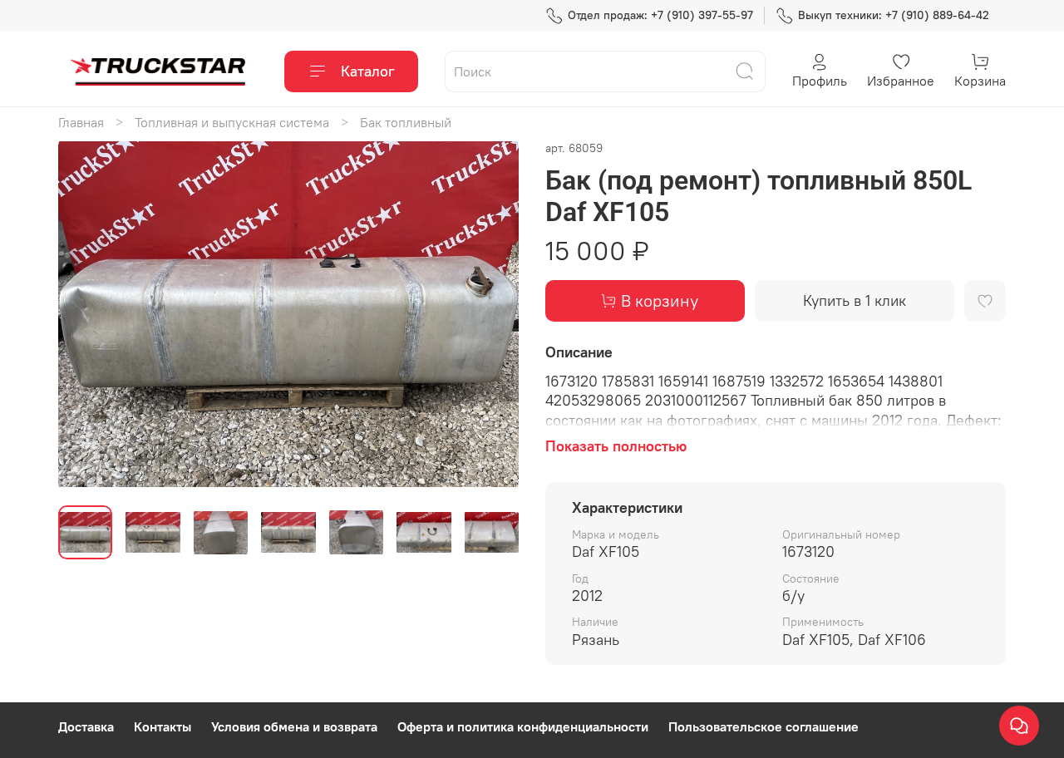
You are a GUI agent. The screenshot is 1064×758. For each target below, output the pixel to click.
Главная (81, 122)
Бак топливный (405, 122)
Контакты (162, 726)
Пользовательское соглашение (763, 726)
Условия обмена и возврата (294, 726)
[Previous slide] (85, 315)
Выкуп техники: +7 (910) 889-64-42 (893, 14)
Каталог (368, 71)
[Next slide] (492, 315)
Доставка (86, 726)
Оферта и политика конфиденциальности (522, 726)
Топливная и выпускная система (232, 122)
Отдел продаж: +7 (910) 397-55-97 (660, 14)
